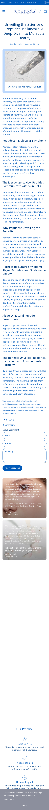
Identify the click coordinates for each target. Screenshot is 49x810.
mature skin (15, 407)
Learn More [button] (9, 799)
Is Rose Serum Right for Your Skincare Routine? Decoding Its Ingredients (23, 549)
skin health (20, 410)
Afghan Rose (9, 131)
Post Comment (12, 468)
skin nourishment (32, 410)
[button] (39, 11)
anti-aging (16, 401)
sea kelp (39, 407)
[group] (24, 2)
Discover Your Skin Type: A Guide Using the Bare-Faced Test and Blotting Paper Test (23, 506)
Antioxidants (7, 404)
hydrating (6, 407)
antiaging (23, 401)
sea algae (31, 407)
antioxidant (32, 401)
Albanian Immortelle (31, 131)
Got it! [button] (24, 805)
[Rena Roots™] (24, 11)
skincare (13, 413)
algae (9, 401)
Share (10, 420)
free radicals (35, 404)
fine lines (26, 404)
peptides (24, 407)
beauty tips (17, 404)
